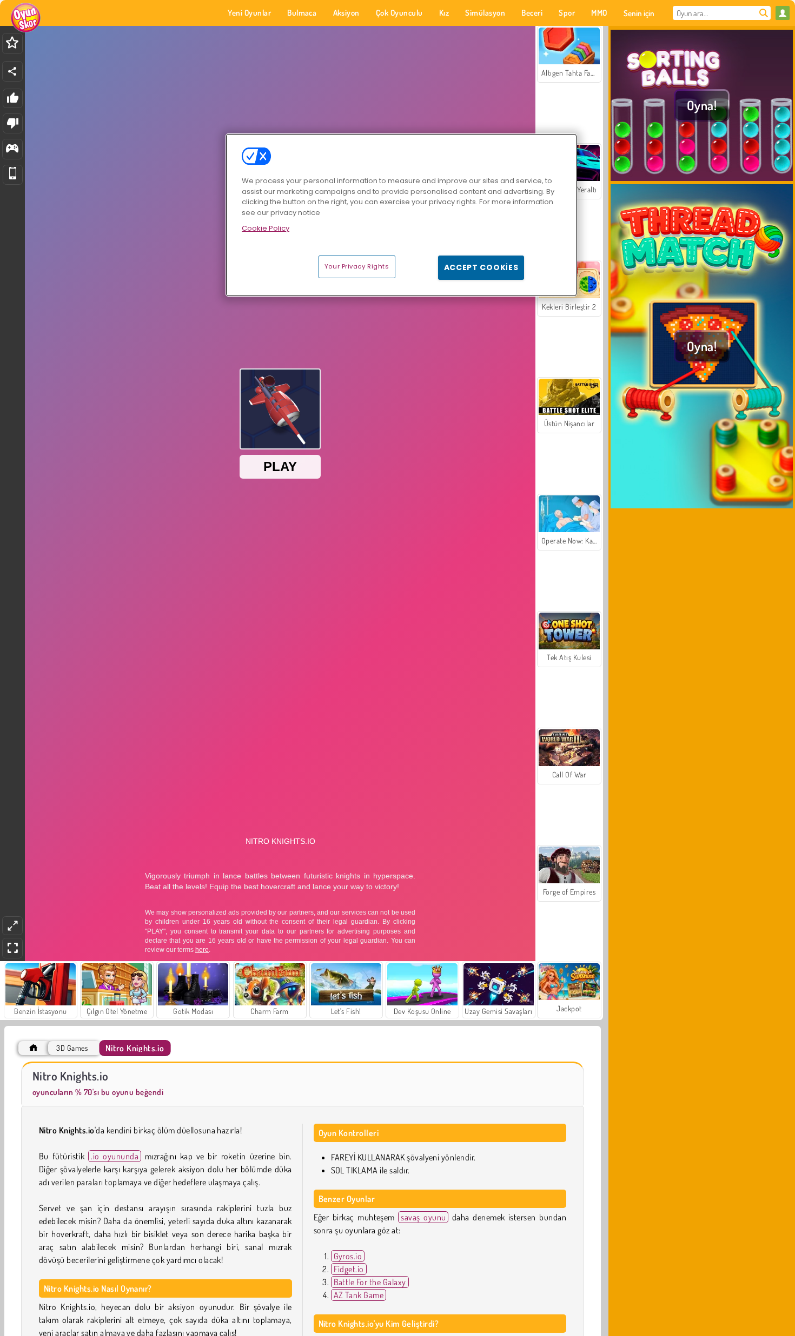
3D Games (72, 1047)
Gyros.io (348, 1256)
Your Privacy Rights (356, 266)
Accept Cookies (481, 267)
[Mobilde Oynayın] (13, 175)
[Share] (12, 71)
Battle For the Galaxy (370, 1282)
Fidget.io (349, 1269)
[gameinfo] (12, 149)
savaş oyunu (423, 1217)
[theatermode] (12, 925)
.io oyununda (114, 1156)
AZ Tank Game (359, 1295)
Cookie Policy (265, 228)
